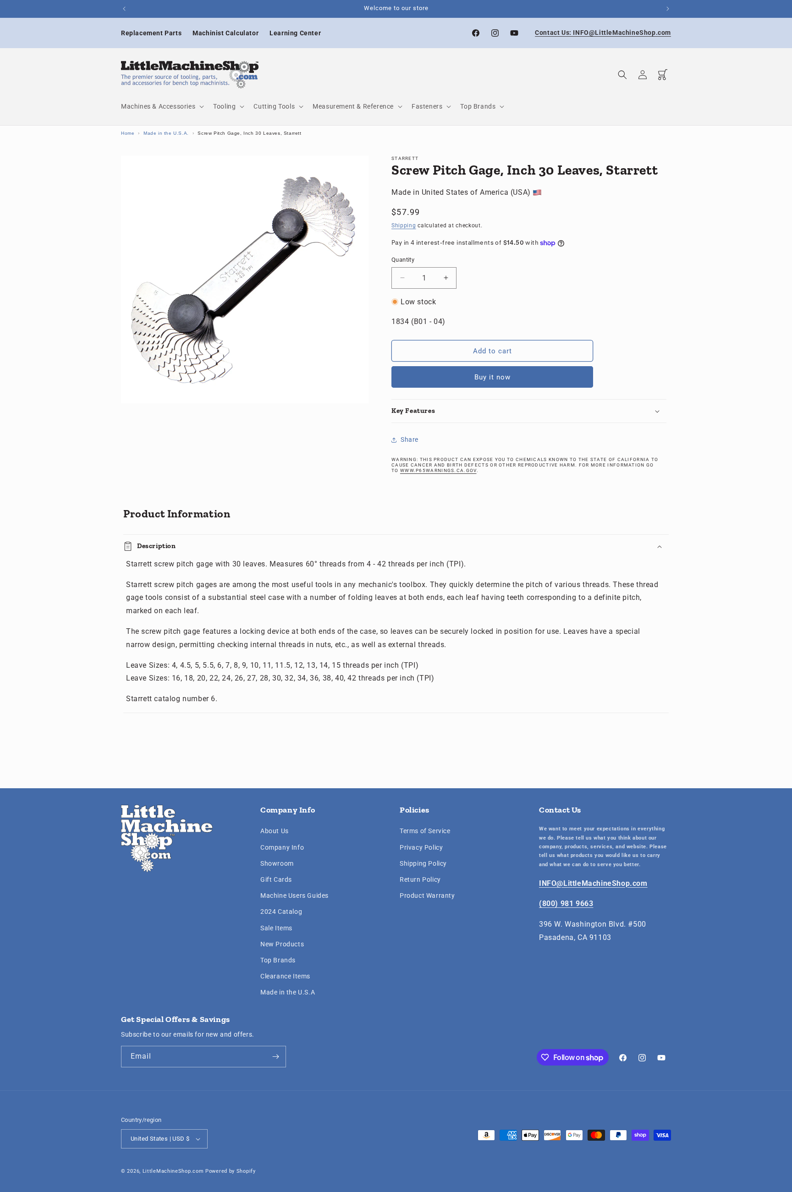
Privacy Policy (421, 847)
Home (127, 133)
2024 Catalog (281, 911)
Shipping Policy (423, 863)
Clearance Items (285, 976)
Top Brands (278, 960)
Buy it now (492, 377)
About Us (274, 831)
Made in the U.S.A (287, 992)
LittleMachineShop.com (173, 1171)
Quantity (402, 259)
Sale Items (276, 928)
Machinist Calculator (225, 33)
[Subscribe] (275, 1056)
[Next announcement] (668, 8)
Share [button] (409, 439)
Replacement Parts (151, 33)
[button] (162, 106)
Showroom (277, 863)
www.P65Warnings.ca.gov (438, 470)
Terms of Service (425, 831)
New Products (282, 944)
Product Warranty (427, 895)
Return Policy (420, 879)
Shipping (403, 225)
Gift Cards (276, 879)
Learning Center (295, 33)
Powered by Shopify (230, 1171)
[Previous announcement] (124, 8)
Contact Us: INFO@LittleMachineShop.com (603, 32)
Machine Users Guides (294, 895)
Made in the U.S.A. (166, 133)
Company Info (282, 847)
